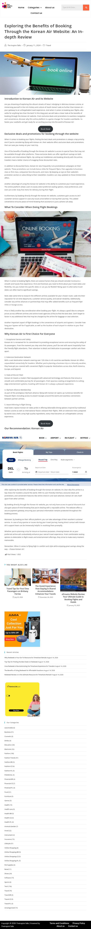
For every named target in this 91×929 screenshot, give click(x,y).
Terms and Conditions (59, 923)
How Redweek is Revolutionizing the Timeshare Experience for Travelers (30, 666)
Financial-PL (9, 788)
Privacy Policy (79, 923)
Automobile (9, 728)
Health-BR (8, 813)
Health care (9, 809)
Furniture (8, 796)
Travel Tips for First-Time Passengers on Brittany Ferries (18, 591)
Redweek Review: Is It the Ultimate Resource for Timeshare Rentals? (28, 675)
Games (7, 801)
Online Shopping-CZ (11, 856)
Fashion (7, 753)
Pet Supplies (9, 865)
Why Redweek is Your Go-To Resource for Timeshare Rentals (26, 657)
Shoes (7, 873)
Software (8, 878)
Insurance (8, 839)
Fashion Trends (10, 758)
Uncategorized (10, 908)
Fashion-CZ (8, 766)
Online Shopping (10, 848)
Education (8, 745)
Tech (6, 886)
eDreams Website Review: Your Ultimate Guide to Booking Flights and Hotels (73, 598)
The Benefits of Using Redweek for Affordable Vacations (24, 670)
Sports (7, 882)
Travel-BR (8, 895)
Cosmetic (8, 736)
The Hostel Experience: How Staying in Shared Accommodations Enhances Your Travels (45, 590)
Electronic (8, 749)
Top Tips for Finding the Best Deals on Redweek (21, 662)
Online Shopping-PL (11, 861)
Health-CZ (8, 818)
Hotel (6, 831)
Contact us (36, 13)
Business (8, 732)
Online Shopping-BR (12, 852)
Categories (33, 7)
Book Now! (45, 129)
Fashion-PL (8, 771)
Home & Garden (10, 826)
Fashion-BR (8, 762)
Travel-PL (8, 903)
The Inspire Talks (14, 45)
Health (7, 805)
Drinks (7, 741)
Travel (48, 45)
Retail (6, 869)
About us (49, 7)
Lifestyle (7, 843)
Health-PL (8, 822)
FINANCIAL (8, 775)
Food (6, 792)
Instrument (9, 835)
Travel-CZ (8, 899)
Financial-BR (9, 779)
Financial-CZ (9, 783)
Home (21, 7)
